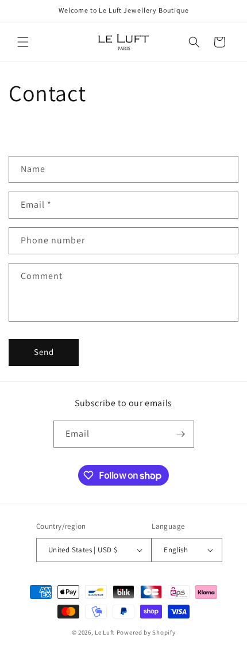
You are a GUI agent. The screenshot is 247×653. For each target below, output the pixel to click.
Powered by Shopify (146, 632)
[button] (23, 42)
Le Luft (105, 632)
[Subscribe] (181, 434)
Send (44, 351)
